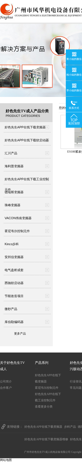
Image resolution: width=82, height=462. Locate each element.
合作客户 (6, 387)
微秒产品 (11, 309)
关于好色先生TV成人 (12, 366)
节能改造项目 (14, 296)
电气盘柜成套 (14, 270)
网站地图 (6, 460)
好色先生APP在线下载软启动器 (27, 140)
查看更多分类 (44, 406)
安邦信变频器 (14, 257)
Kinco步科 (12, 244)
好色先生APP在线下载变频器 (25, 127)
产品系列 (41, 362)
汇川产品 (11, 153)
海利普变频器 (14, 166)
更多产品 (20, 333)
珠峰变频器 (12, 205)
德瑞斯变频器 (14, 192)
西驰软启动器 (14, 283)
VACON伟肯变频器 (18, 218)
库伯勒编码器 (14, 322)
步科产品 (70, 426)
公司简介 (6, 381)
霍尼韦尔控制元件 (17, 231)
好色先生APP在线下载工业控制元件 (27, 180)
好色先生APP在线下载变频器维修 (46, 439)
